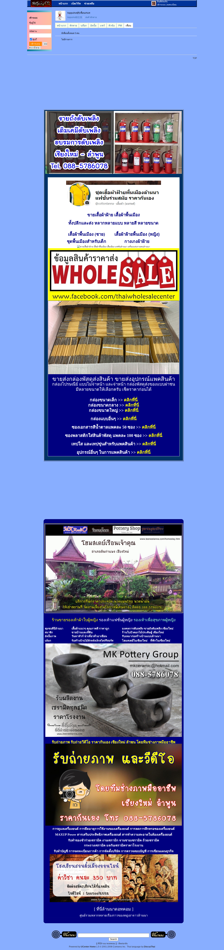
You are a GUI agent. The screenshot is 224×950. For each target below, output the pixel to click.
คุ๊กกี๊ (35, 39)
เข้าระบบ (161, 4)
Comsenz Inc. (119, 946)
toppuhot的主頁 (74, 17)
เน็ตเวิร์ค (76, 3)
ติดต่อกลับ (123, 943)
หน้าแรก (63, 3)
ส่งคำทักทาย (91, 17)
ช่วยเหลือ (89, 3)
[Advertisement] (114, 82)
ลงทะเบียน (171, 4)
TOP (195, 58)
